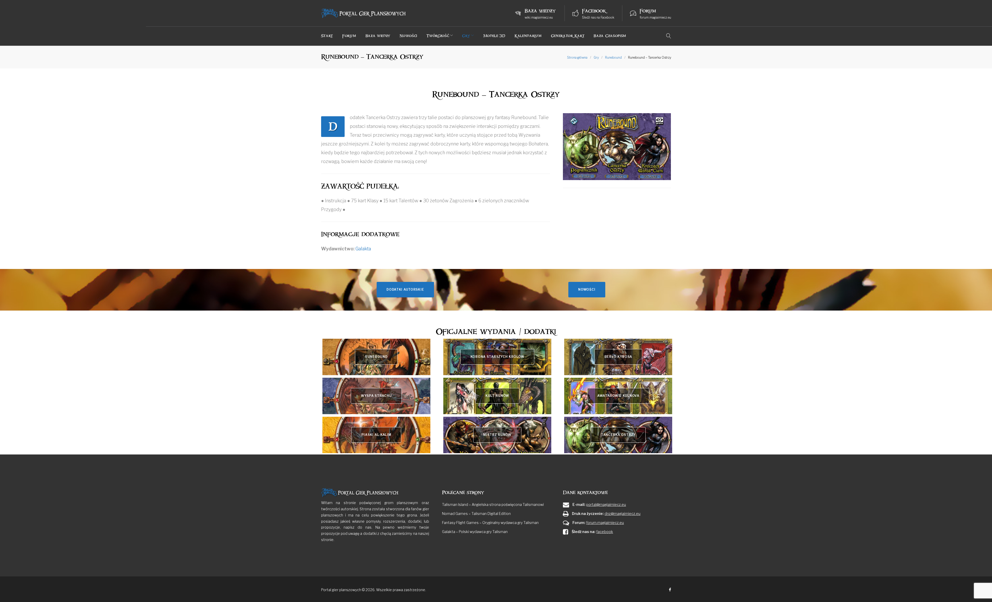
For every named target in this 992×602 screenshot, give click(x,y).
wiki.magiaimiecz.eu (539, 17)
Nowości (408, 36)
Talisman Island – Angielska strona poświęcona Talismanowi (493, 504)
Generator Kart (568, 36)
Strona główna (577, 57)
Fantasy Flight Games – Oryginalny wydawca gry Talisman (490, 522)
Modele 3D (494, 36)
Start (327, 36)
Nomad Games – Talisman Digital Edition (476, 513)
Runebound (613, 57)
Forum (349, 36)
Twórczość (438, 36)
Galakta (363, 248)
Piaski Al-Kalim (376, 435)
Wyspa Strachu (376, 396)
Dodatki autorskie (405, 289)
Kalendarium (528, 36)
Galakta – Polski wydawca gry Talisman (475, 531)
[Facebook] (670, 590)
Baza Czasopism (610, 36)
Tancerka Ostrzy (618, 435)
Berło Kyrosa (618, 357)
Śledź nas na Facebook (598, 17)
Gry (466, 36)
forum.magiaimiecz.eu (655, 17)
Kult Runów (497, 396)
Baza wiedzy (378, 36)
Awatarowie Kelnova (618, 396)
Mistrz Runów (497, 435)
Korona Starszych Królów (497, 357)
